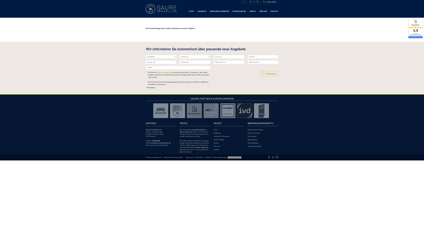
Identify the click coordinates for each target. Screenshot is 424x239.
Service (252, 11)
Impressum (189, 157)
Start (191, 11)
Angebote (202, 11)
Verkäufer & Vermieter (219, 11)
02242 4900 (271, 2)
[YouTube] (254, 2)
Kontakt (274, 11)
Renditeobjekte (253, 143)
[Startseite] (161, 9)
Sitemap (208, 157)
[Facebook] (251, 2)
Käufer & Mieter (239, 11)
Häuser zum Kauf (254, 133)
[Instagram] (258, 2)
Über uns (263, 11)
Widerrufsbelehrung (219, 157)
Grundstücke (252, 136)
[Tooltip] (421, 37)
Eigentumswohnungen (255, 130)
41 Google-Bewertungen (415, 34)
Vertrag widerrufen (234, 157)
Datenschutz (199, 157)
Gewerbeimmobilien (254, 146)
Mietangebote (253, 140)
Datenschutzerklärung (164, 72)
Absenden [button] (271, 73)
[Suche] (244, 2)
